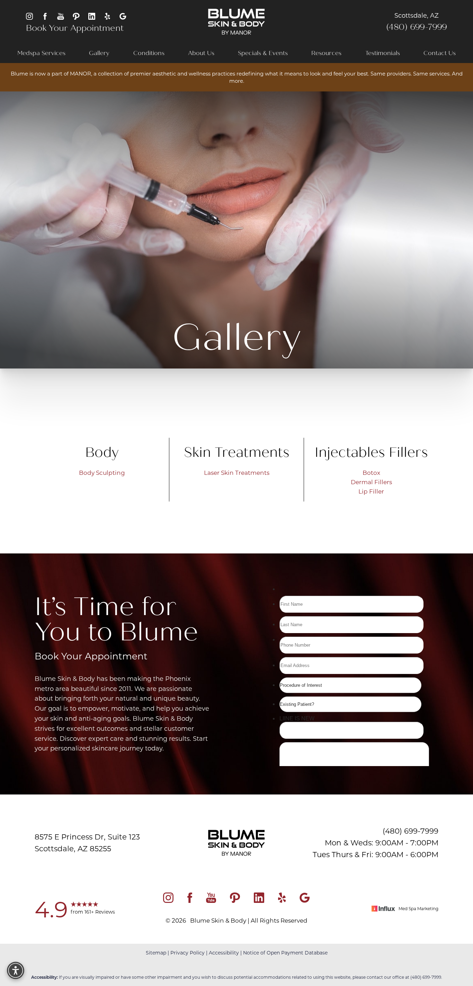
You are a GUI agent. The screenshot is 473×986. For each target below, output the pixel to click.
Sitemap (156, 952)
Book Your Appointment (75, 28)
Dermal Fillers (371, 482)
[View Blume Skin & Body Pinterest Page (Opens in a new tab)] (76, 15)
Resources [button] (326, 53)
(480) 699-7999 (416, 27)
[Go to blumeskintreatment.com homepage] (236, 22)
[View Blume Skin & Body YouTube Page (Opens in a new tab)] (60, 15)
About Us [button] (201, 53)
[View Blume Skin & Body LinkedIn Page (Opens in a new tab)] (91, 15)
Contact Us (439, 53)
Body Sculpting (102, 472)
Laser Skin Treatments (236, 472)
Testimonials (382, 53)
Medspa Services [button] (41, 53)
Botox (371, 472)
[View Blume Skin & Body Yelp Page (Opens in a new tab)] (107, 15)
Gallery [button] (99, 53)
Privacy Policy (187, 952)
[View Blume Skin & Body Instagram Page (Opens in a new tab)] (29, 15)
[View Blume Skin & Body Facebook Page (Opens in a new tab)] (45, 15)
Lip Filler (371, 491)
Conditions (148, 53)
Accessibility (224, 952)
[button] (15, 970)
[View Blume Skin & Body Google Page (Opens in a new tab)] (122, 15)
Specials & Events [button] (263, 53)
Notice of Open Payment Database (285, 952)
